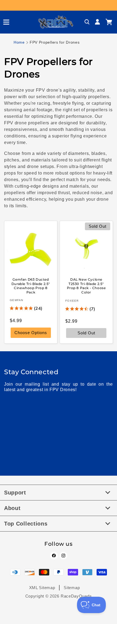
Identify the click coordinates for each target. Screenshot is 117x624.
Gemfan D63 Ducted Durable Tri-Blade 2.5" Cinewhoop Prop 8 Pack (30, 285)
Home (19, 42)
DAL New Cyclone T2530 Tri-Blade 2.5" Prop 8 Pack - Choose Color (86, 285)
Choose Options (30, 333)
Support (15, 493)
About (12, 508)
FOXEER (72, 300)
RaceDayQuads (76, 596)
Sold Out (86, 333)
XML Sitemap (42, 587)
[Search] (87, 22)
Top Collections (26, 524)
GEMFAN (16, 300)
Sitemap (72, 587)
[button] (4, 22)
